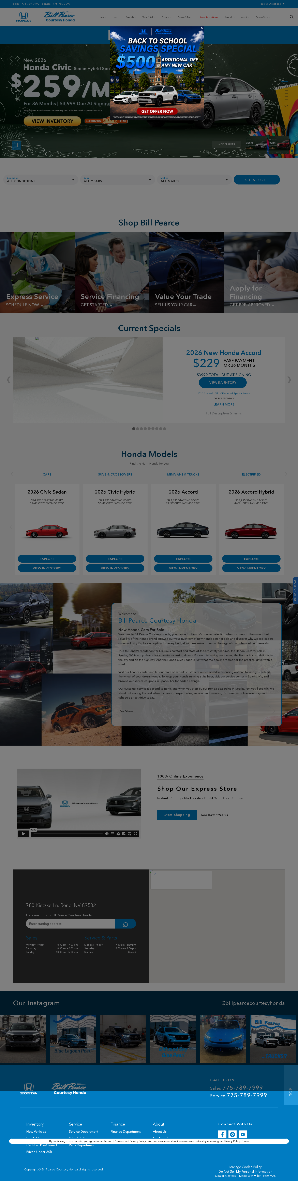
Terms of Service (114, 1141)
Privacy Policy (138, 1141)
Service (238, 1095)
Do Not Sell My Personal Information (245, 1171)
